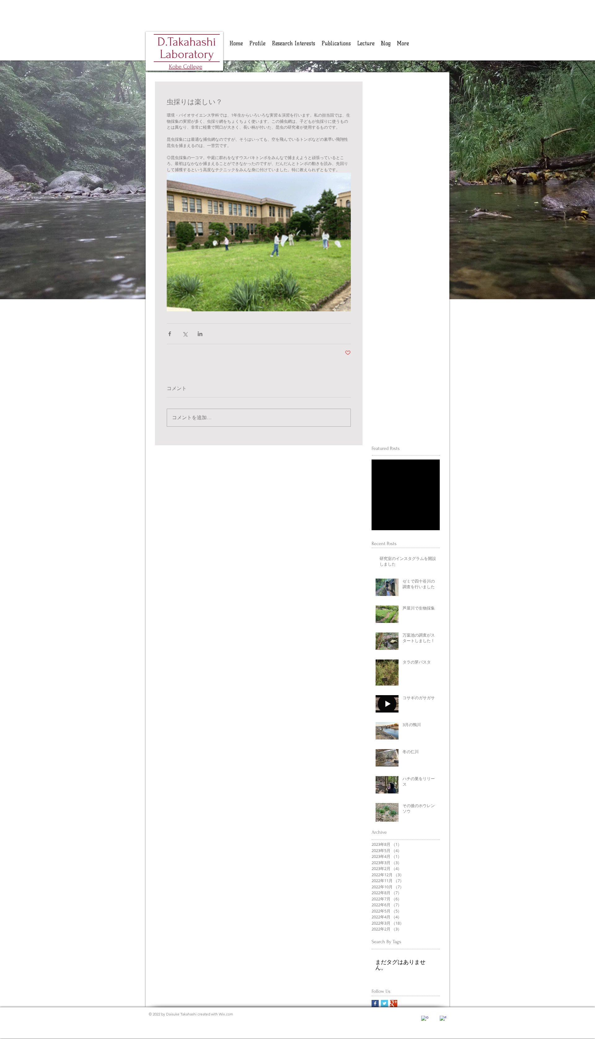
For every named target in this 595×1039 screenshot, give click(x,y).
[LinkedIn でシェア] (200, 334)
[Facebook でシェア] (170, 334)
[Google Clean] (424, 1019)
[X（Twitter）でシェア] (185, 334)
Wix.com (226, 1014)
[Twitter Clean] (434, 1015)
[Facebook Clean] (443, 1019)
